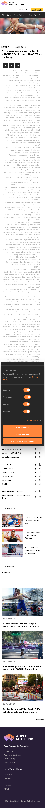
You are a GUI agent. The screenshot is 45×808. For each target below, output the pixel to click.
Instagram (7, 778)
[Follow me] (3, 449)
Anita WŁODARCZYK (13, 449)
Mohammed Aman (12, 457)
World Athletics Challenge (12, 491)
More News (39, 719)
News (9, 15)
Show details (32, 421)
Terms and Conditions (12, 755)
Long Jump (6, 480)
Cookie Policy (9, 759)
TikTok (6, 789)
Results (7, 572)
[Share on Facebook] (5, 65)
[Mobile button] (22, 3)
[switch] (27, 397)
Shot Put (5, 484)
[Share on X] (11, 65)
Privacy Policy (9, 762)
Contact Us (8, 751)
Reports (32, 15)
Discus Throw (7, 468)
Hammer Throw (8, 472)
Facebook (8, 774)
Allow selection (22, 434)
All (3, 15)
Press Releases (20, 15)
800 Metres (7, 464)
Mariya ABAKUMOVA (13, 453)
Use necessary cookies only (22, 441)
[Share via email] (17, 65)
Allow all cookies (22, 428)
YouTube (7, 785)
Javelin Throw (7, 476)
